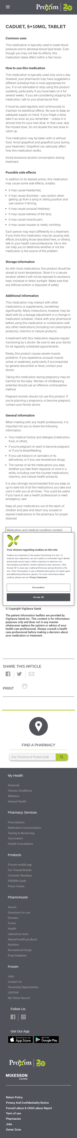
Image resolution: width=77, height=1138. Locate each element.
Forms (12, 923)
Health (12, 928)
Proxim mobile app (20, 864)
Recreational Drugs (20, 950)
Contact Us (15, 981)
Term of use (13, 1113)
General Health (17, 801)
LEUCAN (13, 992)
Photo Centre (16, 886)
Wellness (13, 796)
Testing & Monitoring (21, 833)
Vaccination (15, 838)
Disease (13, 917)
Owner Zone (13, 1129)
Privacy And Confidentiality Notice (27, 1102)
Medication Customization (24, 827)
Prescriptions (16, 822)
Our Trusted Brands (20, 870)
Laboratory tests (18, 934)
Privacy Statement (38, 577)
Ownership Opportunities (23, 987)
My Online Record (19, 998)
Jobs (11, 976)
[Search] (62, 757)
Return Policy (14, 1097)
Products (14, 855)
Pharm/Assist (18, 897)
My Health (15, 775)
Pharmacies (13, 1118)
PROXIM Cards (17, 881)
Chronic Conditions (20, 790)
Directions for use (19, 912)
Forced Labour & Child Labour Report (29, 1108)
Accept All (38, 597)
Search (12, 907)
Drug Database (17, 955)
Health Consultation (20, 843)
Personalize (38, 587)
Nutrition (13, 944)
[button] (8, 674)
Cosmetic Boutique (20, 875)
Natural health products (22, 939)
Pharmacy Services (22, 812)
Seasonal (13, 785)
